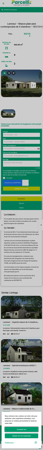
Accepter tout (21, 429)
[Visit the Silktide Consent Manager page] (35, 442)
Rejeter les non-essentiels (21, 436)
